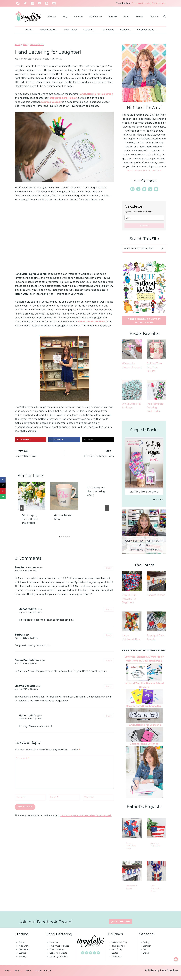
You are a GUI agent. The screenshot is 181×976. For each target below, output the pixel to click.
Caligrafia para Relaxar (63, 97)
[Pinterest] (46, 3)
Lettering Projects (58, 953)
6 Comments (56, 59)
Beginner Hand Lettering (144, 743)
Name (20, 797)
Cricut (22, 942)
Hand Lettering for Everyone (144, 724)
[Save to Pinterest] (3, 491)
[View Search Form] (164, 16)
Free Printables (57, 949)
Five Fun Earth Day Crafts (99, 454)
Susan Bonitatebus (27, 660)
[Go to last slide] (22, 508)
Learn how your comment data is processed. (86, 815)
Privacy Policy (43, 970)
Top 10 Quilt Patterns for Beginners (129, 599)
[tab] (59, 536)
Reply (109, 568)
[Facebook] (18, 3)
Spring (146, 942)
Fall (144, 949)
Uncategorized (37, 44)
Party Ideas (108, 29)
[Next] (107, 508)
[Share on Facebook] (3, 480)
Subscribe (144, 225)
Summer (147, 946)
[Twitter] (25, 3)
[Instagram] (32, 3)
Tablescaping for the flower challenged (30, 519)
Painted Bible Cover (26, 454)
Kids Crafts (24, 946)
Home (17, 44)
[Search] (161, 249)
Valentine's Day (119, 942)
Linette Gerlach (25, 685)
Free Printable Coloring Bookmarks (155, 407)
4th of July (117, 949)
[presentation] (31, 496)
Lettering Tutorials (58, 956)
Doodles (54, 942)
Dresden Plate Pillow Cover (131, 845)
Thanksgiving (118, 946)
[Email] (54, 3)
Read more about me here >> (144, 170)
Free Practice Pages (59, 946)
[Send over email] (3, 496)
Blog (65, 16)
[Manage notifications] (176, 959)
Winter (146, 953)
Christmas (117, 956)
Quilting (22, 953)
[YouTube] (39, 3)
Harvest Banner (156, 595)
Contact (154, 16)
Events (139, 16)
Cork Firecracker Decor (155, 888)
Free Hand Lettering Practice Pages (149, 3)
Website (89, 797)
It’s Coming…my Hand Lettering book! (96, 491)
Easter (115, 953)
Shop (126, 16)
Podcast (113, 16)
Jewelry (22, 956)
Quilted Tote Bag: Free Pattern (154, 367)
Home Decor (70, 29)
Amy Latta (28, 59)
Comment (22, 758)
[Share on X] (3, 485)
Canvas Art (24, 949)
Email (54, 797)
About (18, 970)
